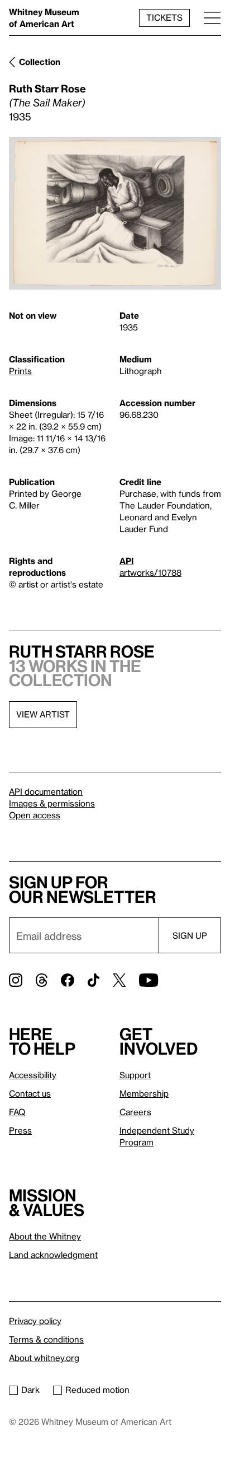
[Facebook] (67, 980)
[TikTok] (93, 980)
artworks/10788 (150, 572)
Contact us (30, 1093)
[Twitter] (119, 980)
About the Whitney (45, 1236)
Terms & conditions (46, 1339)
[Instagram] (15, 980)
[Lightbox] (115, 213)
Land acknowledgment (53, 1255)
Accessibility (32, 1075)
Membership (144, 1093)
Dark (30, 1390)
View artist (43, 714)
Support (135, 1075)
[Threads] (41, 980)
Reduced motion (97, 1390)
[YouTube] (148, 980)
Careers (135, 1112)
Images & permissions (52, 803)
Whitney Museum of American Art (44, 18)
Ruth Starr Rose (47, 88)
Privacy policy (35, 1321)
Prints (20, 371)
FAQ (17, 1112)
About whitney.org (44, 1358)
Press (20, 1130)
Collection (39, 62)
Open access (34, 815)
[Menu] (212, 17)
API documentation (46, 791)
